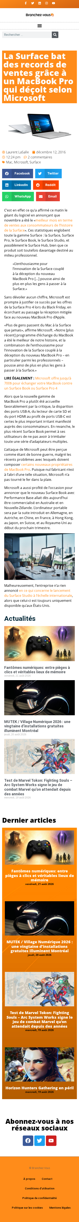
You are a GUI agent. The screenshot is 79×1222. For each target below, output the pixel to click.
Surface (35, 162)
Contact (47, 1178)
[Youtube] (53, 3)
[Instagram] (47, 3)
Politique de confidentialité (39, 1198)
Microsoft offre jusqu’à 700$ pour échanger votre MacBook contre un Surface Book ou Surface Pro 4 (38, 383)
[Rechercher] (55, 35)
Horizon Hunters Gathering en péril (39, 1087)
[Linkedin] (40, 3)
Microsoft (21, 162)
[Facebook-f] (26, 3)
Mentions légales (60, 1207)
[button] (39, 25)
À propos (29, 1178)
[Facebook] (28, 1140)
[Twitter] (33, 3)
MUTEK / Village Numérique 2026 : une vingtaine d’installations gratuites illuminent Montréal (37, 726)
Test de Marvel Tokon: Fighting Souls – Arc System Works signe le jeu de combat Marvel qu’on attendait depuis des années (38, 787)
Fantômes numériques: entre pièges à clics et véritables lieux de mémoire (37, 669)
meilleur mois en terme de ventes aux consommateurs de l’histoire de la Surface (38, 225)
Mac (9, 162)
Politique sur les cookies (27, 1207)
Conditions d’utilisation (39, 1188)
